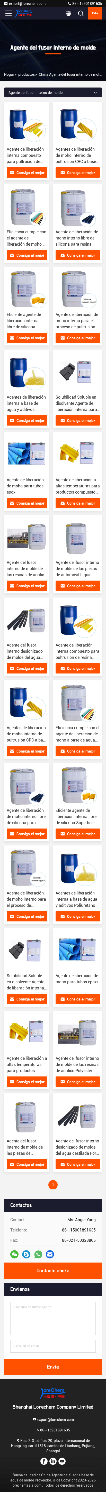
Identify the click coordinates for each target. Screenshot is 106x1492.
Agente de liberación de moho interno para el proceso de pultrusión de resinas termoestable (26, 905)
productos (26, 74)
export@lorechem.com (27, 4)
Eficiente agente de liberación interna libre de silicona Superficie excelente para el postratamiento (76, 823)
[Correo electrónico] (50, 1254)
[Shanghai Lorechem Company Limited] (25, 13)
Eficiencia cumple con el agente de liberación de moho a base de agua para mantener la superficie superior (77, 740)
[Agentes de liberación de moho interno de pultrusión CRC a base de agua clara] (78, 124)
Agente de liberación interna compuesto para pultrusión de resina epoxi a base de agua (25, 161)
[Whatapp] (38, 1254)
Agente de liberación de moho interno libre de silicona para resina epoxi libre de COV (26, 823)
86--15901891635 (87, 4)
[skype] (26, 1254)
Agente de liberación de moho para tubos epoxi (25, 486)
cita (95, 13)
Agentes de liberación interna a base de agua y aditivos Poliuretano (76, 899)
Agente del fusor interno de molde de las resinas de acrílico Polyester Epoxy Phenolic (26, 575)
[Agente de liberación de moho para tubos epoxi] (27, 455)
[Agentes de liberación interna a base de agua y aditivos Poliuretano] (27, 372)
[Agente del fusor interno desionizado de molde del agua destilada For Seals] (27, 620)
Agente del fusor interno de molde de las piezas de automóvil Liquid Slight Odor (25, 1153)
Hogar (9, 74)
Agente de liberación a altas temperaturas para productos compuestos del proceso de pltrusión (27, 1070)
